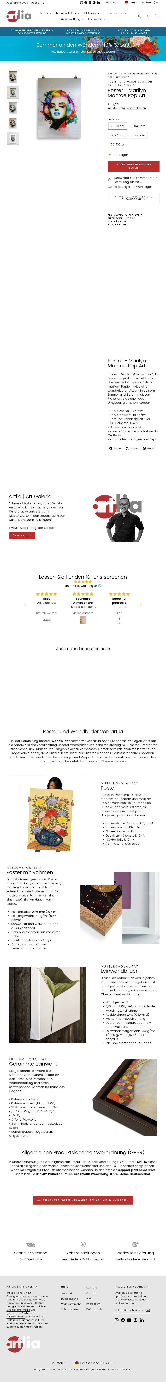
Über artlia (37, 2)
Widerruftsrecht (71, 1304)
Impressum (93, 1303)
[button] (26, 604)
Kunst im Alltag (71, 19)
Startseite (114, 73)
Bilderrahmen (93, 13)
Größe (113, 119)
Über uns (92, 1288)
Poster (44, 13)
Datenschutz (94, 1309)
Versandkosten (136, 108)
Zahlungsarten (70, 1309)
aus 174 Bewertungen (81, 586)
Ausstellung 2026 (17, 2)
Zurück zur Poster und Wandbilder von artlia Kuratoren (85, 1200)
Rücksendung (69, 1298)
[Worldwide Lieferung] (135, 1244)
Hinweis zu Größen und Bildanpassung (134, 198)
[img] (83, 582)
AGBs (89, 1298)
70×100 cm (118, 144)
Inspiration (95, 19)
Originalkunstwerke (18, 1309)
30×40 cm (138, 126)
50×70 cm (118, 135)
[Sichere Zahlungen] (83, 1244)
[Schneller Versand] (30, 1244)
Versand (66, 1293)
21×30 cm (118, 126)
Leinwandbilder (66, 13)
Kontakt (91, 1293)
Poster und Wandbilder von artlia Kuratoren (130, 83)
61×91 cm (138, 135)
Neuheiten (117, 13)
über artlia (22, 535)
